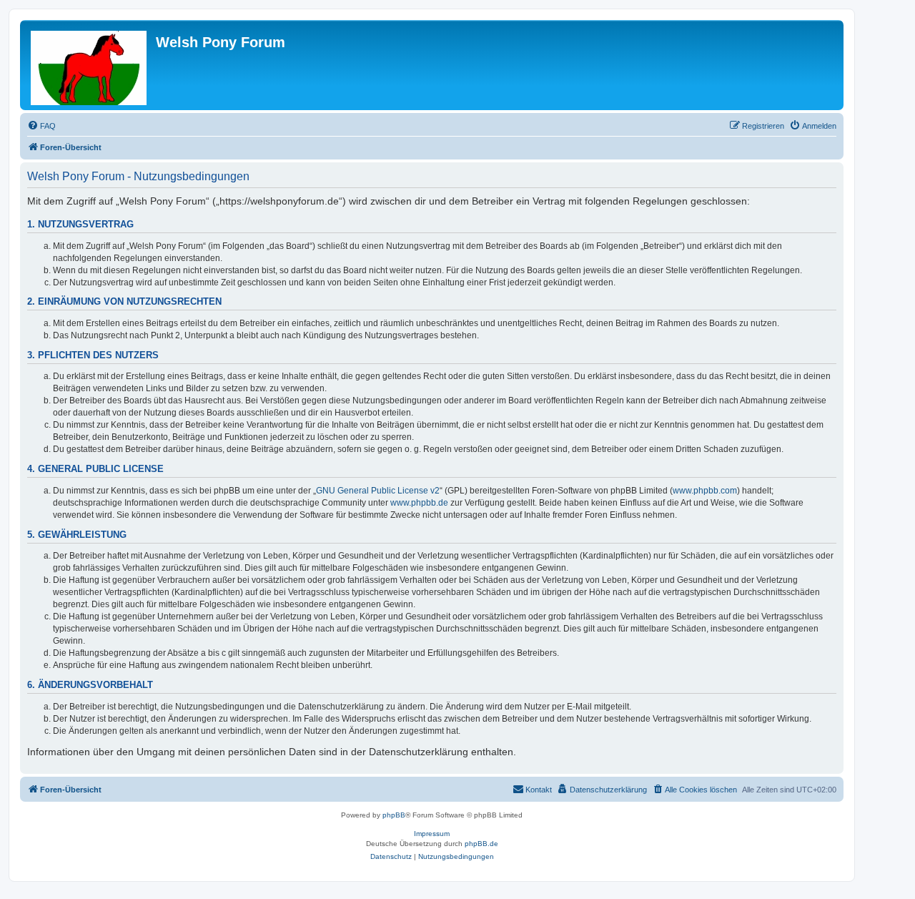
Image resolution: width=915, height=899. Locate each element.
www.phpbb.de (419, 503)
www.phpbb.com (705, 491)
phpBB (393, 815)
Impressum (432, 833)
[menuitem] (41, 125)
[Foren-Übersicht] (90, 65)
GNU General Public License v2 (378, 491)
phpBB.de (481, 844)
